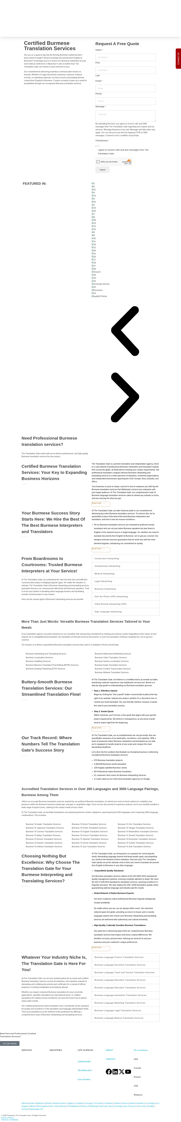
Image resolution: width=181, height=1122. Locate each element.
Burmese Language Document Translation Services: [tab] (120, 965)
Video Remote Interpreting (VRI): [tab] (111, 604)
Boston (49, 1103)
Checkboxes (102, 140)
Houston (140, 1103)
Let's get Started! (9, 1043)
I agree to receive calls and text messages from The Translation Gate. (123, 152)
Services (74, 28)
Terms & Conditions (9, 1120)
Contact (136, 28)
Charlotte (79, 1103)
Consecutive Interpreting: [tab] (107, 558)
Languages (115, 28)
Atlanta (25, 1103)
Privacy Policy (7, 1118)
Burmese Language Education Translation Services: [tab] (120, 980)
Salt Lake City (105, 1106)
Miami (33, 1106)
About (127, 28)
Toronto (25, 1109)
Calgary (70, 1103)
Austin (32, 1103)
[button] (125, 331)
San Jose (142, 1106)
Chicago (88, 1103)
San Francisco (130, 1106)
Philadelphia (73, 1106)
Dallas (117, 1103)
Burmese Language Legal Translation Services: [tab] (118, 1010)
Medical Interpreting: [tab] (105, 574)
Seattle (151, 1106)
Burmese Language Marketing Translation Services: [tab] (120, 1003)
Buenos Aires (59, 1103)
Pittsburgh (93, 1106)
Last (97, 75)
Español (123, 13)
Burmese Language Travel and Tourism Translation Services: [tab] (125, 972)
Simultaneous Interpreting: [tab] (108, 566)
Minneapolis (42, 1106)
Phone (98, 93)
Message (100, 106)
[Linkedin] (115, 1072)
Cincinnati (97, 1103)
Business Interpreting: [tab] (105, 589)
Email (98, 81)
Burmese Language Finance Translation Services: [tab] (119, 957)
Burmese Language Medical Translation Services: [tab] (119, 1018)
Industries (102, 28)
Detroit (132, 1103)
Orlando (62, 1106)
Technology (88, 28)
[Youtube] (128, 1072)
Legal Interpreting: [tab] (104, 581)
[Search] (149, 11)
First (97, 62)
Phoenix (84, 1106)
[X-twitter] (122, 1072)
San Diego (117, 1106)
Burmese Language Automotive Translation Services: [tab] (121, 995)
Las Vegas (150, 1103)
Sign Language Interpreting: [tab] (108, 612)
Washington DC (36, 1109)
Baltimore (40, 1103)
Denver (124, 1103)
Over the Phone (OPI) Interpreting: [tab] (111, 596)
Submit (102, 170)
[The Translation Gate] (36, 28)
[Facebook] (109, 1072)
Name (99, 50)
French (123, 17)
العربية (122, 8)
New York (53, 1106)
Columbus (108, 1103)
